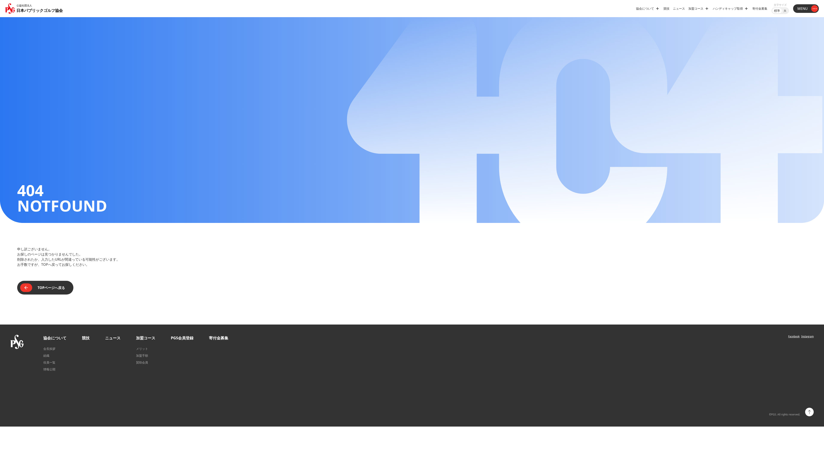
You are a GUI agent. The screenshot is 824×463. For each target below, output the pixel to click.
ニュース (679, 8)
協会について (55, 337)
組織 (46, 355)
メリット (142, 349)
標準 (777, 11)
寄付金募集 (759, 8)
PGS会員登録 (182, 337)
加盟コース (145, 337)
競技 (666, 8)
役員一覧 (49, 362)
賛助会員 (142, 362)
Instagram (807, 336)
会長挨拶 (49, 349)
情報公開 (49, 369)
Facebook (794, 336)
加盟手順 (142, 355)
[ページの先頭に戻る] (809, 412)
